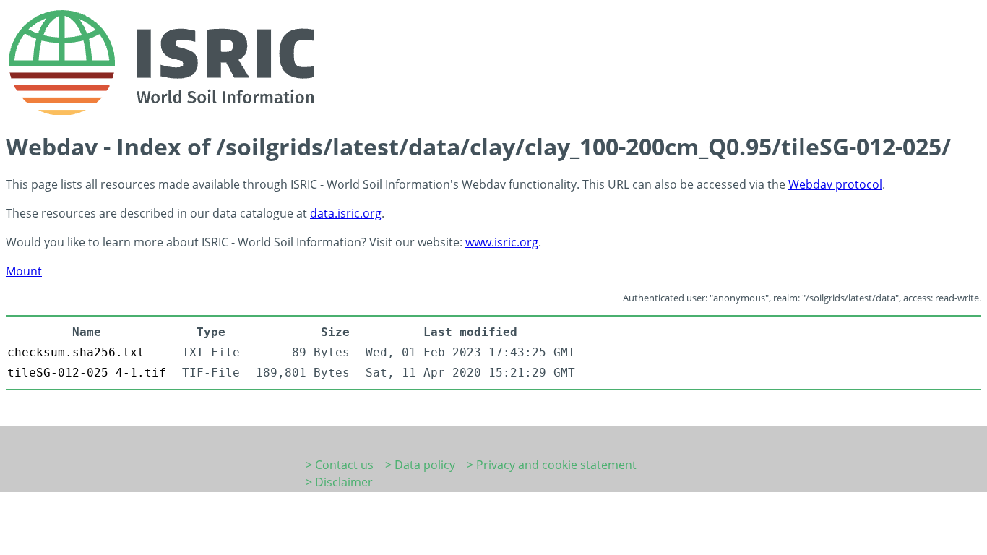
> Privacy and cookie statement (552, 465)
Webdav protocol (835, 184)
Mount (24, 271)
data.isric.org (346, 213)
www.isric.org (501, 242)
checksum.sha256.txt (76, 352)
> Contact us (340, 465)
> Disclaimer (339, 482)
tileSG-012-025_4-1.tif (86, 372)
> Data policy (420, 465)
